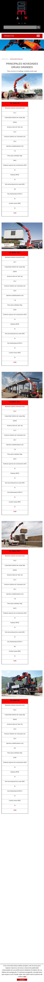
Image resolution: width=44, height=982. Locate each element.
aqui (35, 71)
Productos (5, 59)
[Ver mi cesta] (25, 18)
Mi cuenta (19, 18)
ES (22, 23)
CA (19, 23)
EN (25, 23)
